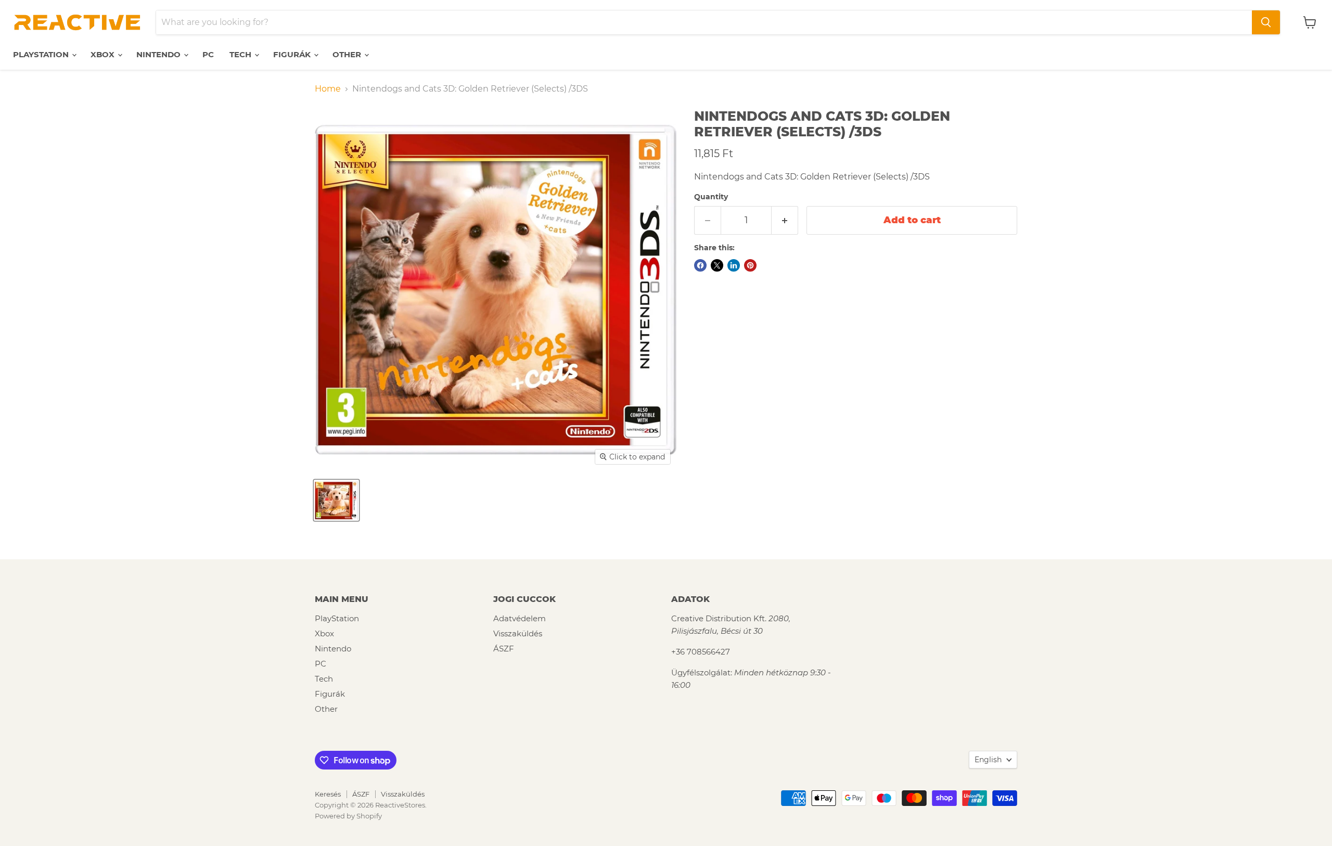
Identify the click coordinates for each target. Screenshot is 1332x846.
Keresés (328, 794)
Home (328, 89)
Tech (241, 54)
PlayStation (42, 54)
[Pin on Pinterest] (750, 265)
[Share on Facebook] (700, 265)
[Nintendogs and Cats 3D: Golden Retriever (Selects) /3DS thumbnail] (336, 500)
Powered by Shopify (348, 816)
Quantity (711, 197)
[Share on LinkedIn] (733, 265)
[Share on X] (717, 265)
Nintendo (159, 54)
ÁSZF (503, 648)
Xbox (104, 54)
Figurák (293, 54)
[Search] (1266, 22)
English (988, 759)
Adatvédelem (519, 618)
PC (208, 54)
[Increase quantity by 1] (785, 220)
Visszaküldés (517, 633)
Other (347, 54)
